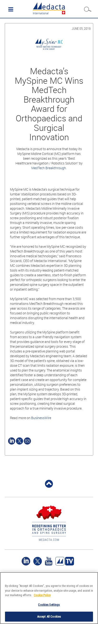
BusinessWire (41, 418)
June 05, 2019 (81, 28)
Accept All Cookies (49, 616)
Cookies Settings (49, 604)
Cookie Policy (42, 595)
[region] (49, 598)
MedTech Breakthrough (48, 168)
